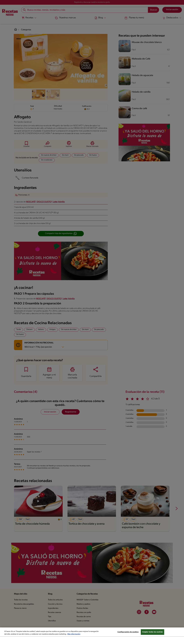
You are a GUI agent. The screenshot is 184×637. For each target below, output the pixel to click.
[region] (92, 632)
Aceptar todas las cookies (152, 632)
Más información (73, 634)
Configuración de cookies (128, 632)
